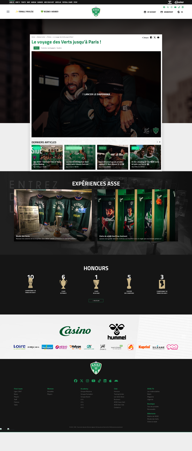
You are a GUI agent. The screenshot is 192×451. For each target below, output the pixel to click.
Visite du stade (152, 421)
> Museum (96, 301)
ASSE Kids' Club (119, 405)
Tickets (23, 2)
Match (149, 394)
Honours (117, 391)
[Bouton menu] (8, 12)
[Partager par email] (158, 37)
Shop (28, 2)
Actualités (50, 391)
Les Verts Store (119, 397)
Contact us (117, 407)
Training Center (119, 394)
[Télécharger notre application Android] (116, 380)
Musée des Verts (153, 419)
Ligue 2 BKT (18, 391)
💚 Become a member (49, 11)
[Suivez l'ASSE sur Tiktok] (179, 7)
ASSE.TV (17, 2)
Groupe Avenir (85, 397)
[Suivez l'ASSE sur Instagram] (171, 7)
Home (33, 37)
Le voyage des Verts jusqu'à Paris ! (63, 37)
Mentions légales (91, 427)
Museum (33, 2)
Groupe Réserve (86, 391)
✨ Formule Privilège (24, 11)
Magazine (150, 397)
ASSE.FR (12, 2)
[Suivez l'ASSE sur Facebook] (164, 7)
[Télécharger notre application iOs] (110, 380)
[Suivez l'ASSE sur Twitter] (168, 7)
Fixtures (16, 402)
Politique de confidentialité (102, 427)
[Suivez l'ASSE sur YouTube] (175, 7)
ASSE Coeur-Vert (119, 402)
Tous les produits (153, 406)
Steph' (75, 2)
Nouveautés (151, 409)
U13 (82, 405)
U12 (82, 407)
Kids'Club (58, 2)
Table (16, 405)
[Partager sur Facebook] (151, 37)
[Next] (159, 141)
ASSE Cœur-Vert (49, 2)
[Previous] (157, 141)
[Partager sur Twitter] (155, 37)
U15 (82, 399)
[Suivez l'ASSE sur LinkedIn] (182, 7)
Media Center (41, 37)
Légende (150, 399)
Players (16, 397)
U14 (82, 402)
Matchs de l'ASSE (153, 416)
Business (40, 2)
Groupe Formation (87, 394)
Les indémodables (153, 391)
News (16, 394)
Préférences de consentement (116, 427)
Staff (15, 399)
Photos (49, 37)
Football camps (67, 2)
